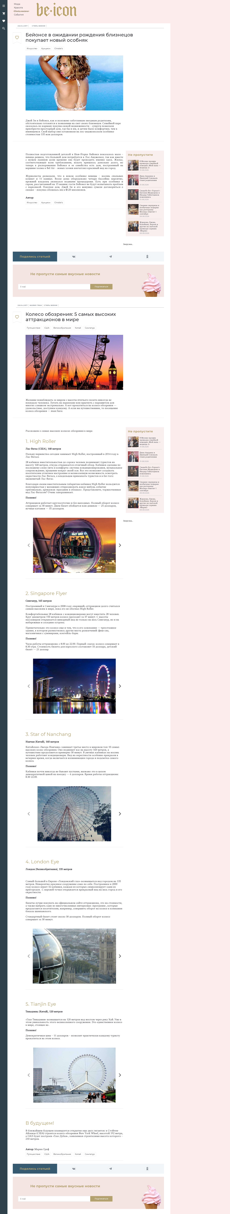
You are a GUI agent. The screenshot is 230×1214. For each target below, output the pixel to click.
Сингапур (90, 328)
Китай (78, 328)
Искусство (32, 48)
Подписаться (101, 286)
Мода (17, 4)
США (46, 328)
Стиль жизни (21, 11)
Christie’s (58, 48)
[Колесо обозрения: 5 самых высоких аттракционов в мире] (17, 318)
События (19, 14)
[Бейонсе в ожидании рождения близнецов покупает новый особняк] (17, 38)
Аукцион (45, 48)
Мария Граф (36, 305)
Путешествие (33, 328)
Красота (18, 7)
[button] (4, 6)
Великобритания (62, 328)
